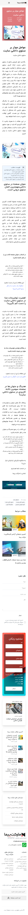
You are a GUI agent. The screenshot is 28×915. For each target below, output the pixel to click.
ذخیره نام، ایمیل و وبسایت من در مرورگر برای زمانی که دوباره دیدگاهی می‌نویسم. (13, 622)
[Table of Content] (23, 167)
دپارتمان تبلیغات (18, 821)
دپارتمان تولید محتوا (17, 817)
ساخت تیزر (23, 857)
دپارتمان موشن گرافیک (16, 813)
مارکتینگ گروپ (9, 504)
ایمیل (20, 666)
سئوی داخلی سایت (9, 502)
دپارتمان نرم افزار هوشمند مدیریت (16, 803)
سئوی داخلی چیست (20, 502)
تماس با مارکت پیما (19, 473)
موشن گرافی (18, 681)
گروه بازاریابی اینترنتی (20, 504)
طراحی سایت (18, 677)
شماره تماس (19, 658)
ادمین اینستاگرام (21, 859)
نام (21, 642)
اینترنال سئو (16, 500)
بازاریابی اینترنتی (10, 20)
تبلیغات (19, 684)
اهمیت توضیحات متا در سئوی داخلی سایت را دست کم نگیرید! (14, 174)
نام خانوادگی (19, 650)
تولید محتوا (18, 679)
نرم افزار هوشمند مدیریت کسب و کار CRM (21, 868)
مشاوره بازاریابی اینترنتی (16, 460)
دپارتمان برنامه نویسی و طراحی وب (15, 808)
